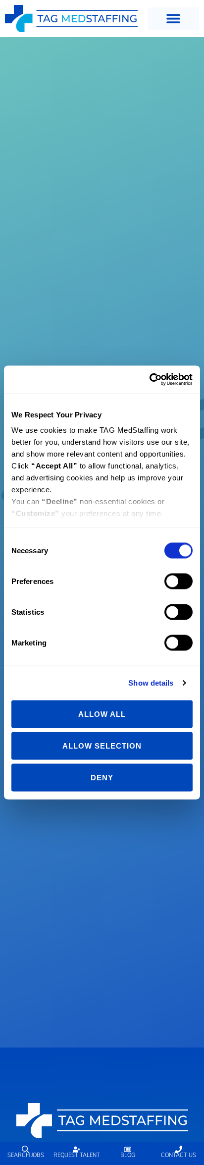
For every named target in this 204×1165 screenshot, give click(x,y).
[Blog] (127, 1149)
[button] (173, 18)
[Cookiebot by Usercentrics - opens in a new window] (149, 379)
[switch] (178, 581)
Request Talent (76, 1156)
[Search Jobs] (25, 1149)
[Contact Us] (178, 1149)
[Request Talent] (76, 1149)
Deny (102, 777)
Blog (127, 1156)
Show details (150, 683)
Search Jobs (25, 1156)
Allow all (102, 713)
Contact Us (178, 1156)
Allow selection (102, 745)
